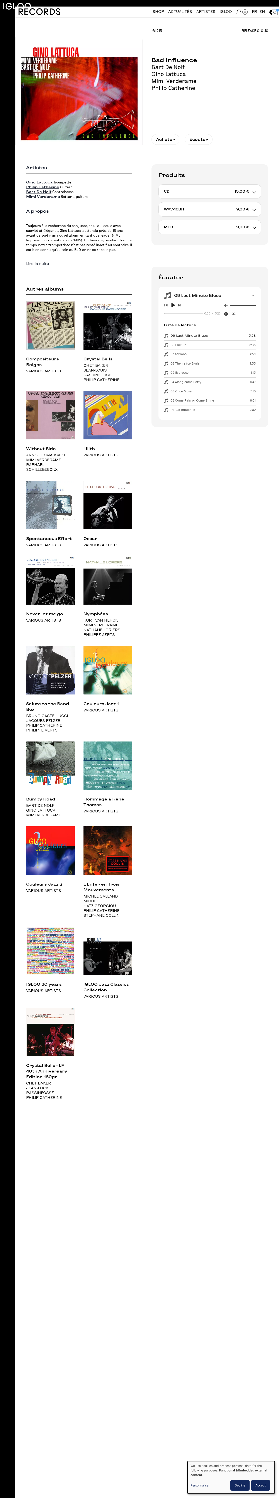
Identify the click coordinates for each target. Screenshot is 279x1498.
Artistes (205, 12)
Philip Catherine (173, 88)
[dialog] (231, 1477)
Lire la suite (37, 264)
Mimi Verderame (173, 81)
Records (39, 12)
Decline (240, 1485)
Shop (158, 12)
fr (254, 12)
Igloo (17, 6)
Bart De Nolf (168, 67)
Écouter (198, 139)
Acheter (165, 139)
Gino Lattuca (168, 74)
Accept (260, 1485)
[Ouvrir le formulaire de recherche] (238, 12)
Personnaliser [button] (200, 1485)
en (262, 12)
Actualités (180, 12)
